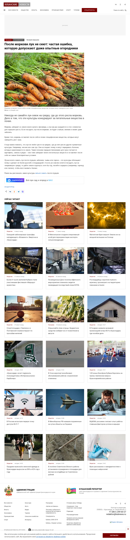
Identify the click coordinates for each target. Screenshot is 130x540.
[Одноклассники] (14, 191)
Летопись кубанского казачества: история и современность (53, 511)
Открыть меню (5, 10)
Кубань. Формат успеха (53, 523)
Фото (26, 506)
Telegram (124, 4)
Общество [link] (9, 231)
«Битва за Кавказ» (52, 506)
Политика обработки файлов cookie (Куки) (74, 523)
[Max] (22, 191)
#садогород (9, 187)
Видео (27, 509)
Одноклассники (120, 4)
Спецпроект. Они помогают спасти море (74, 507)
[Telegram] (18, 191)
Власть (34, 10)
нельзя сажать (41, 173)
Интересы (28, 520)
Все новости (13, 10)
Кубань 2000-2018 (52, 519)
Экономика (44, 10)
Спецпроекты (89, 10)
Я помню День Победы (74, 503)
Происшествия (57, 10)
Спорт (68, 10)
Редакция (70, 511)
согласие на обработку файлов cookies (51, 537)
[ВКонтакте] (10, 191)
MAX (50, 180)
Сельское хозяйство (31, 516)
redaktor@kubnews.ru (116, 514)
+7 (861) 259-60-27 (117, 512)
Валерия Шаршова (33, 40)
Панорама (8, 40)
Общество (25, 10)
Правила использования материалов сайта (75, 518)
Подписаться (17, 180)
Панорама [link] (51, 325)
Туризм (76, 10)
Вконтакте (115, 4)
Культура (28, 503)
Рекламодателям (72, 514)
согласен (114, 535)
